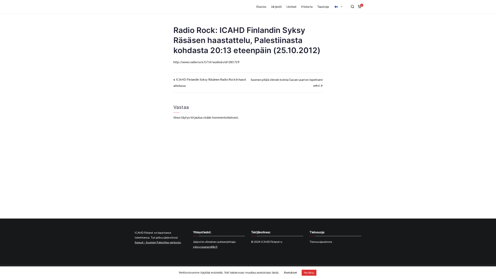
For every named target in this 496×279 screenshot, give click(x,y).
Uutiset (291, 6)
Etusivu (261, 6)
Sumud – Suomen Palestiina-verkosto (158, 242)
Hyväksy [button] (309, 272)
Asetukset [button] (290, 272)
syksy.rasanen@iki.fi (205, 246)
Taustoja (323, 6)
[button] (341, 6)
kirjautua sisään (201, 117)
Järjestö (276, 6)
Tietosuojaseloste (320, 241)
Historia (306, 6)
